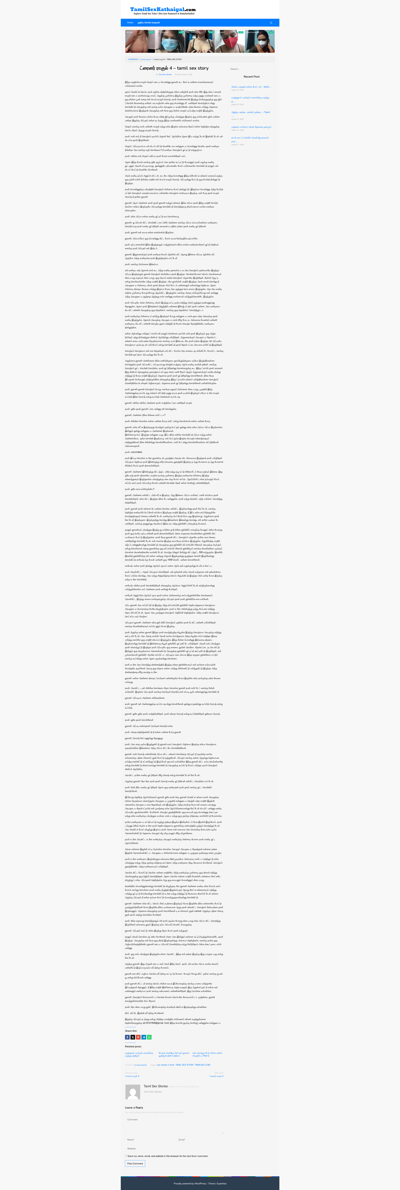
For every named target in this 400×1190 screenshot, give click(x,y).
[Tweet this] (132, 1037)
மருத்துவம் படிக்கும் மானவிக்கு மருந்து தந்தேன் (139, 1054)
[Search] (271, 23)
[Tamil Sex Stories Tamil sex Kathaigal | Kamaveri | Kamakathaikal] (164, 9)
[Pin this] (138, 1037)
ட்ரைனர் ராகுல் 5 (132, 1074)
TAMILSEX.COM (202, 1064)
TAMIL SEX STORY (184, 1064)
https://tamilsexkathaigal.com (185, 1086)
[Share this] (127, 1037)
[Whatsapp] (149, 1037)
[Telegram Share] (143, 1037)
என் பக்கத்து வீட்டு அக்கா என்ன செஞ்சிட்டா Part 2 (207, 1054)
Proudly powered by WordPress (190, 1183)
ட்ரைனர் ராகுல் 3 (216, 1074)
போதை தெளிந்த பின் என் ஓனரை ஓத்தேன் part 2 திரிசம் (174, 1054)
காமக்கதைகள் (140, 1064)
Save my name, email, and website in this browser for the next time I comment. (168, 1156)
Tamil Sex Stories (156, 1086)
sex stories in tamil (165, 1064)
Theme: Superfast (217, 1183)
